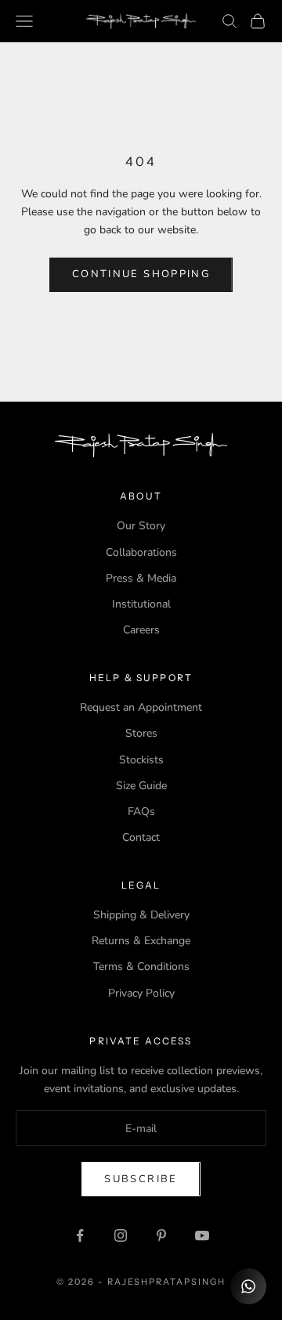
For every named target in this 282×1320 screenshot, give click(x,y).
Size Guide (141, 785)
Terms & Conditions (141, 966)
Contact (141, 837)
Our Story (141, 525)
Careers (141, 629)
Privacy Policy (141, 993)
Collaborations (141, 552)
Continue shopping (141, 274)
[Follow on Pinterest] (161, 1235)
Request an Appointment (141, 707)
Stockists (141, 759)
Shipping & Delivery (141, 914)
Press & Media (141, 578)
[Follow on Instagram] (120, 1235)
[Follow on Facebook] (80, 1235)
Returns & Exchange (141, 940)
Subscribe (140, 1179)
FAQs (141, 811)
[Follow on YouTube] (202, 1235)
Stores (141, 733)
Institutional (141, 604)
